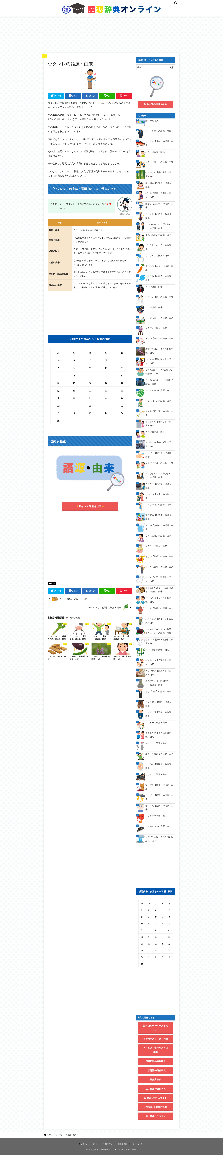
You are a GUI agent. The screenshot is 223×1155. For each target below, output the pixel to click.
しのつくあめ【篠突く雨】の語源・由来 (159, 838)
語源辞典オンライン (109, 1149)
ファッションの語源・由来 (158, 504)
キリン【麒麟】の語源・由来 (159, 556)
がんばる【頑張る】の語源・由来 (159, 184)
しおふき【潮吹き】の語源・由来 (159, 765)
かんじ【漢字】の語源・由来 (159, 161)
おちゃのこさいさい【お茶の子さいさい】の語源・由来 (159, 631)
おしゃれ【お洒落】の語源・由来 (159, 215)
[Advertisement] (111, 34)
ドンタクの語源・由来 (156, 815)
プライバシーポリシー (90, 1144)
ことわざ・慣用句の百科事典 (155, 1050)
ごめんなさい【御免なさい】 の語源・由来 (159, 371)
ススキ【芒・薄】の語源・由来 (159, 413)
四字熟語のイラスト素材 (155, 1038)
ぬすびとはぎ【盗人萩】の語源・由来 (159, 350)
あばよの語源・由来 (155, 151)
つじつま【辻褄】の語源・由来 (159, 786)
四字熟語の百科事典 (156, 1061)
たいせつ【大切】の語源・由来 (159, 496)
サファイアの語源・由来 (157, 255)
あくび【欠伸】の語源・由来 (159, 463)
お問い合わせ (136, 1144)
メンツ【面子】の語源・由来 (159, 317)
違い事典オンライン (156, 1116)
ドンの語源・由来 (154, 286)
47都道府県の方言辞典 (155, 1106)
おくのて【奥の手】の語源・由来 (159, 454)
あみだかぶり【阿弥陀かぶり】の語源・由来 (158, 682)
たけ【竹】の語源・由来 (157, 649)
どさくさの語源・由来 (156, 774)
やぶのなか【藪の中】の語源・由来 (158, 174)
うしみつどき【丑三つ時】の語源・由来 (159, 381)
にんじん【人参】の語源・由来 (159, 267)
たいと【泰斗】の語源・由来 (159, 566)
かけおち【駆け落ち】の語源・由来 (158, 361)
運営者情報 (122, 1144)
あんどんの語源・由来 (156, 328)
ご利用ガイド (108, 1144)
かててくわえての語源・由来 (159, 753)
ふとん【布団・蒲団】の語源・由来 (158, 579)
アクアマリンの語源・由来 (158, 390)
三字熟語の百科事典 (156, 1088)
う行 (45, 56)
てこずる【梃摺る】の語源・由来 (159, 516)
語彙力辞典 (155, 1079)
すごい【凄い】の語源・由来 (159, 338)
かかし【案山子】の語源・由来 (159, 205)
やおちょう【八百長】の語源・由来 (158, 662)
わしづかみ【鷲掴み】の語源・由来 (158, 672)
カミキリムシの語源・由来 (158, 826)
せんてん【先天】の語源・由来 (159, 807)
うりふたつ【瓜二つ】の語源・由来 (158, 599)
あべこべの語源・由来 (156, 743)
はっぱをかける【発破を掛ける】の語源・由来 (159, 589)
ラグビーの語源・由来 (156, 722)
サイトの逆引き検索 (90, 506)
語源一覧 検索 (152, 120)
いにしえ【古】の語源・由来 (159, 296)
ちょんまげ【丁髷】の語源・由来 (159, 714)
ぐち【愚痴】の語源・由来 (159, 535)
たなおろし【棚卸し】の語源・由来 (158, 423)
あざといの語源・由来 (156, 546)
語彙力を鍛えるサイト (155, 1097)
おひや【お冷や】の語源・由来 (159, 527)
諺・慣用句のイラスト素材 (155, 1027)
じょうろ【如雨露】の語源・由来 (159, 278)
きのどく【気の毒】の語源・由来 (159, 485)
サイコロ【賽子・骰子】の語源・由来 (159, 641)
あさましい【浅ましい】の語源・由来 (159, 620)
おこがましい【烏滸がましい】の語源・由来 (158, 475)
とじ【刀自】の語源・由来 (158, 691)
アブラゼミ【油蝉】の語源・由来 (159, 703)
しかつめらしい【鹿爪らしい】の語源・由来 (158, 226)
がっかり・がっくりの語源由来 (159, 247)
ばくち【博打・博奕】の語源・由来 (158, 195)
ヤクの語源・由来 (154, 307)
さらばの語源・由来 (155, 431)
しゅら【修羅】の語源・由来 (159, 608)
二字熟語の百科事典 (156, 1070)
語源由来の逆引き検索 (155, 104)
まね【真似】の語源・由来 (158, 234)
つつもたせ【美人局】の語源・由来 (158, 734)
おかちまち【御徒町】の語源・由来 (158, 444)
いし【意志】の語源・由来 (158, 130)
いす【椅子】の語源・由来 (158, 400)
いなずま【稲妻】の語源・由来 (159, 797)
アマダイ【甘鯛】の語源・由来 (159, 143)
